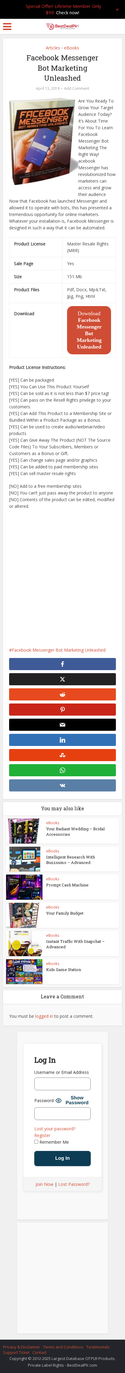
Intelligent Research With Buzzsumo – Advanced (70, 859)
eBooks (71, 48)
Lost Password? (74, 1184)
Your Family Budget (64, 913)
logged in (44, 1016)
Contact (39, 1352)
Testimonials (98, 1347)
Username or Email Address (61, 1072)
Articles (53, 48)
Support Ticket (16, 1352)
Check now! (67, 12)
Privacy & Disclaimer (21, 1347)
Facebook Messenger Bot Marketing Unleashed (59, 650)
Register (42, 1135)
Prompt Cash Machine (67, 885)
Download (89, 330)
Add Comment (76, 88)
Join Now (44, 1184)
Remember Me (53, 1142)
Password (44, 1100)
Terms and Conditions (63, 1347)
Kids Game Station (63, 969)
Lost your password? (54, 1129)
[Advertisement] (62, 578)
